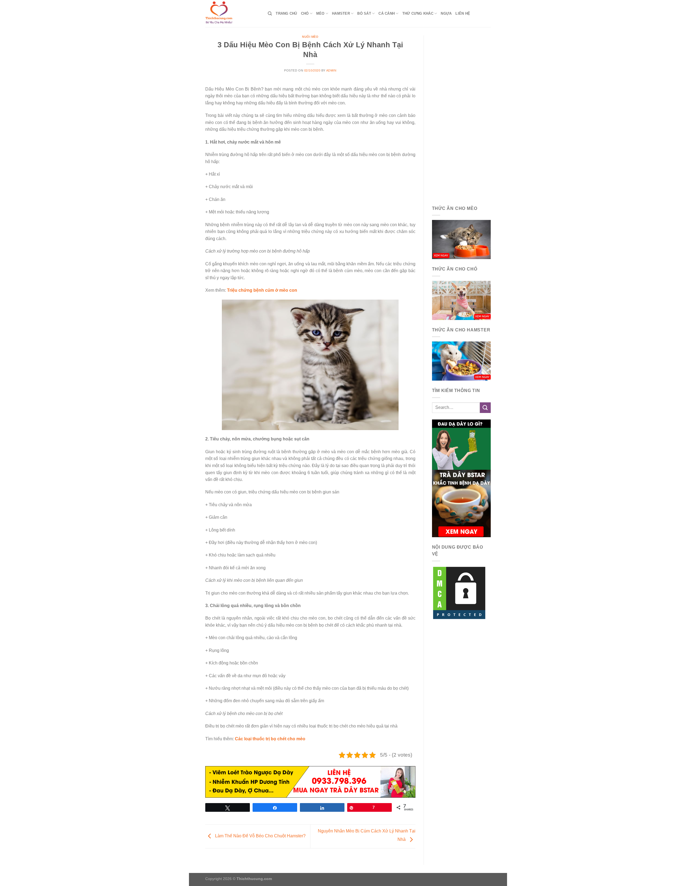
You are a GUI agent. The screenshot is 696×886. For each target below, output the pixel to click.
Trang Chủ (286, 13)
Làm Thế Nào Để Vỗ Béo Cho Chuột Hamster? (260, 836)
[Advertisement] (461, 116)
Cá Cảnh (386, 13)
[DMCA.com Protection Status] (459, 592)
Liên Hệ (462, 13)
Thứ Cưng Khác (417, 13)
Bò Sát (364, 13)
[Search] (270, 13)
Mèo (320, 13)
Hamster (341, 13)
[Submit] (485, 407)
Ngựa (446, 13)
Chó (305, 13)
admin (331, 70)
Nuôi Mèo (310, 36)
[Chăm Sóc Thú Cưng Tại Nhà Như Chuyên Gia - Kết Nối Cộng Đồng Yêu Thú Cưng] (232, 13)
